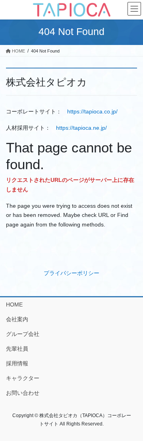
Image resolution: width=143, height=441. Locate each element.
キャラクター (22, 378)
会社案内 (17, 319)
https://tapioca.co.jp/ (92, 111)
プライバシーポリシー (71, 273)
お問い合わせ (22, 393)
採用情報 (17, 363)
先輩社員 (17, 348)
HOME (14, 304)
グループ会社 (22, 334)
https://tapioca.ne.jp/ (81, 128)
